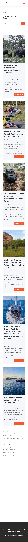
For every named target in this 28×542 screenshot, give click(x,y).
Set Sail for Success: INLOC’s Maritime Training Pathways (13, 400)
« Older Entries (6, 430)
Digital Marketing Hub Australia (16, 535)
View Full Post (19, 94)
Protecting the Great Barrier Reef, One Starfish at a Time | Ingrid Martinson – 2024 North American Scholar (12, 454)
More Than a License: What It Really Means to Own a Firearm (13, 134)
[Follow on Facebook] (14, 514)
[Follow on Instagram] (17, 514)
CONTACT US (14, 508)
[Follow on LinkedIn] (11, 514)
